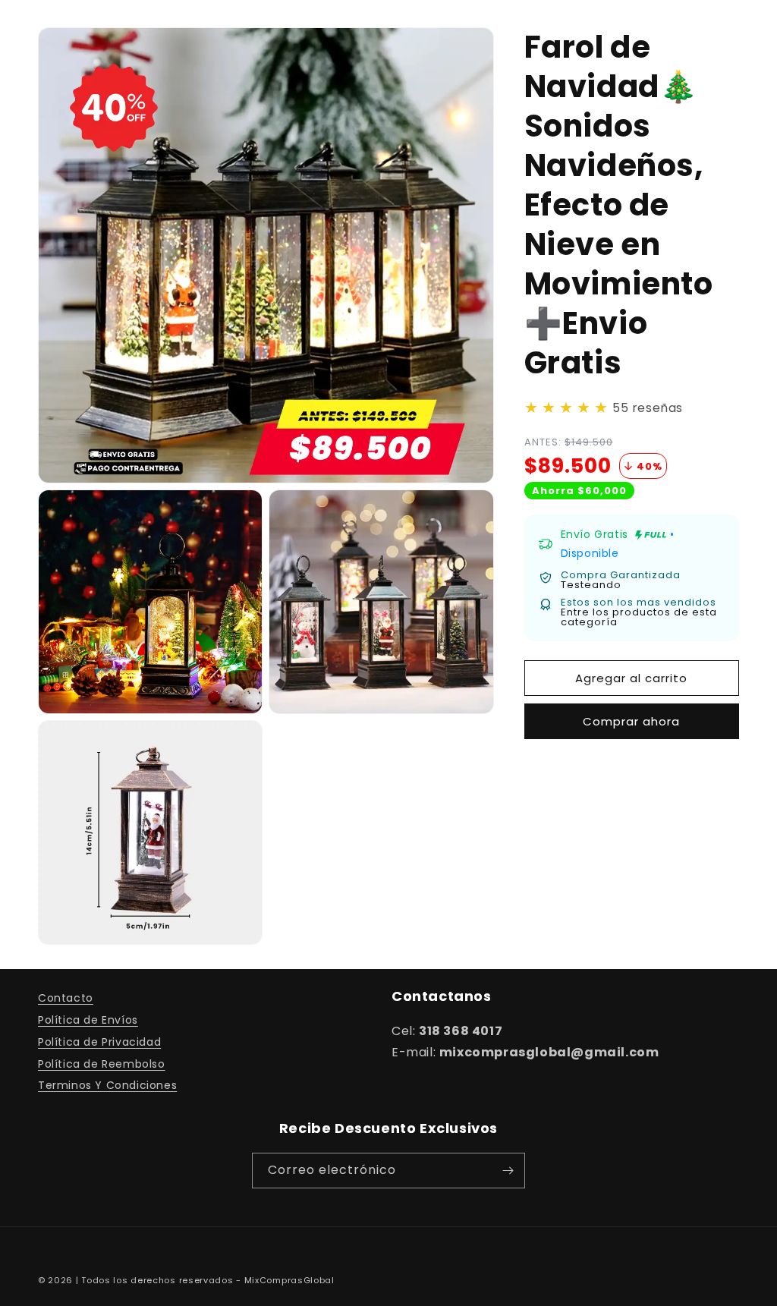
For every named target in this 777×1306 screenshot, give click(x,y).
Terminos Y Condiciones (107, 1085)
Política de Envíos (88, 1019)
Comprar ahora (631, 721)
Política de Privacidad (99, 1042)
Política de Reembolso (101, 1064)
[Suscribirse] (507, 1170)
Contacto (65, 997)
